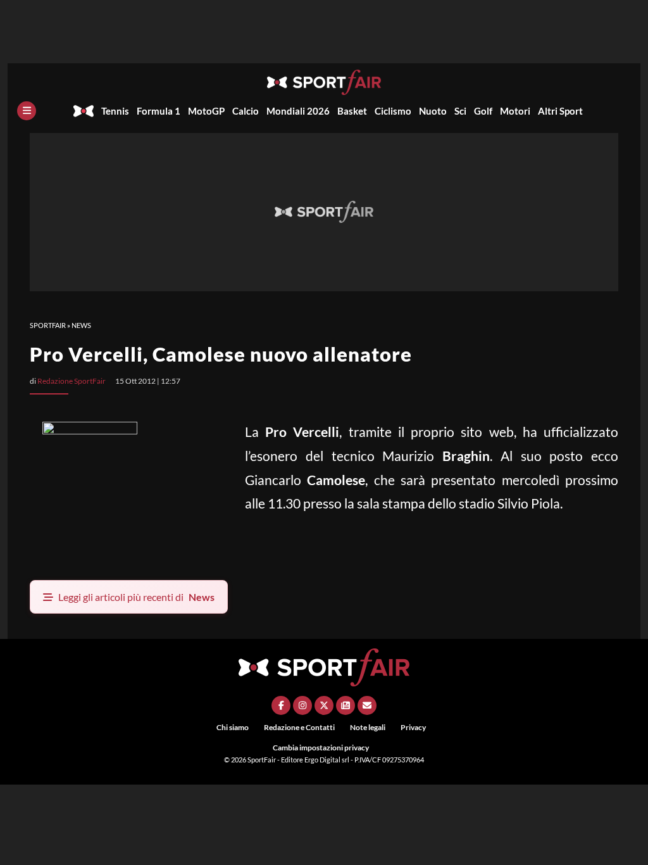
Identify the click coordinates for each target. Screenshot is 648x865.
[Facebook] (280, 705)
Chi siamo (232, 727)
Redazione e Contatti (299, 727)
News (81, 325)
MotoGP (206, 111)
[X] (324, 705)
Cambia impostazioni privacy (321, 747)
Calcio (245, 111)
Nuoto (433, 111)
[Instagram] (302, 705)
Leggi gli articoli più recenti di (136, 597)
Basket (352, 111)
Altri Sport (560, 111)
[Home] (83, 110)
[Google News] (345, 705)
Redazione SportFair (71, 381)
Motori (515, 111)
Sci (460, 111)
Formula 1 (158, 111)
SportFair (48, 325)
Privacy (413, 727)
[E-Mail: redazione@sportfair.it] (367, 705)
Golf (483, 111)
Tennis (115, 111)
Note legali (367, 727)
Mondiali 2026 (298, 111)
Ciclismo (393, 111)
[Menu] (26, 110)
